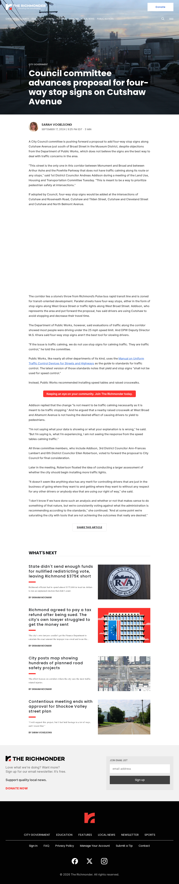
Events (50, 18)
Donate (160, 7)
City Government (38, 64)
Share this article (89, 527)
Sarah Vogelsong (57, 125)
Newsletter (130, 835)
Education (37, 18)
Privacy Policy (64, 846)
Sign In (33, 846)
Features (61, 18)
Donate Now (17, 788)
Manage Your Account (95, 846)
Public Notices (105, 18)
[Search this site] (163, 18)
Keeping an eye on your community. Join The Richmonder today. (89, 394)
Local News (87, 18)
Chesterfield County (17, 18)
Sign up (140, 780)
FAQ (46, 846)
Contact (144, 846)
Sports (150, 835)
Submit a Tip (124, 846)
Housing (74, 18)
